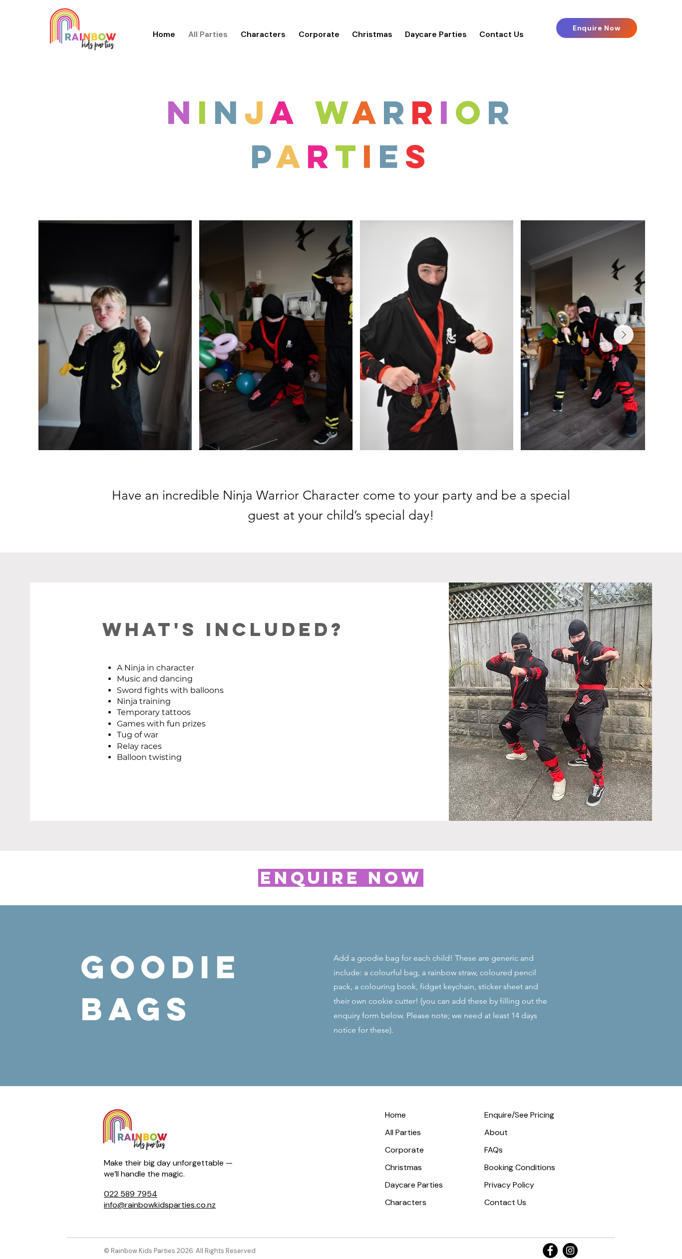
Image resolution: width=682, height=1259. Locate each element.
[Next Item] (624, 335)
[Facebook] (550, 1250)
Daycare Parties (414, 1185)
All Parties (403, 1132)
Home (395, 1115)
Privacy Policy (509, 1185)
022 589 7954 (130, 1194)
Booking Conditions (519, 1167)
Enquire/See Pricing (519, 1115)
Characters (405, 1202)
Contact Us (505, 1202)
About (496, 1132)
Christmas (403, 1167)
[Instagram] (570, 1250)
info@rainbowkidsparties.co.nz (160, 1205)
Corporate (404, 1150)
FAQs (493, 1150)
